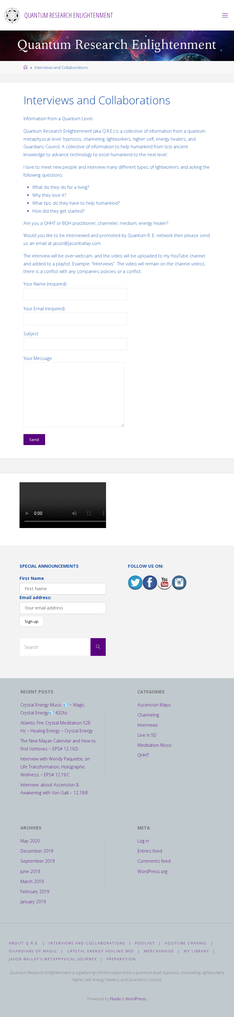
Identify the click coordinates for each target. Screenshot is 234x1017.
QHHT (143, 755)
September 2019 (37, 861)
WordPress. (136, 998)
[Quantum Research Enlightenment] (12, 15)
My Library (196, 951)
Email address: (35, 597)
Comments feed (154, 861)
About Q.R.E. (24, 943)
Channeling (148, 715)
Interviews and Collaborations (87, 943)
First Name (32, 578)
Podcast (145, 943)
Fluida (115, 998)
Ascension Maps (154, 705)
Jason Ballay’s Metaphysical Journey (53, 959)
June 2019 (30, 871)
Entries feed (149, 851)
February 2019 (34, 891)
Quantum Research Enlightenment (68, 15)
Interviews (147, 725)
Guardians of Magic (33, 951)
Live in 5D (147, 735)
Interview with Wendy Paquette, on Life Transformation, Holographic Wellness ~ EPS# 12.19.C (55, 767)
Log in (143, 841)
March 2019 (32, 881)
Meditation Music (154, 745)
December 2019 (36, 851)
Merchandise (159, 951)
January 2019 (33, 901)
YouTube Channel (186, 943)
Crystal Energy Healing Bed (100, 951)
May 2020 (30, 841)
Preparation (121, 959)
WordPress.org (152, 871)
